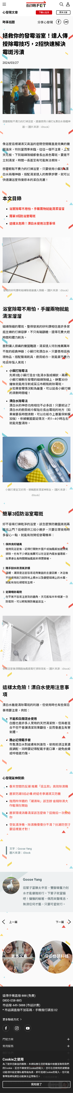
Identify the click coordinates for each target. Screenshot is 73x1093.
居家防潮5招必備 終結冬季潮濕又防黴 (35, 794)
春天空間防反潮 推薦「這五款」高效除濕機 (38, 786)
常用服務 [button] (8, 1046)
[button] (6, 1028)
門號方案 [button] (8, 1039)
